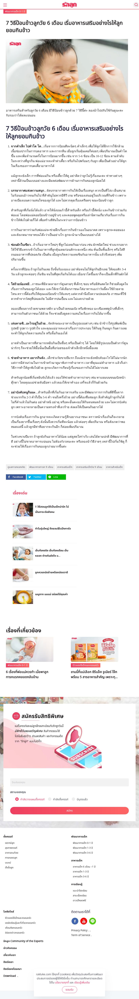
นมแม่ (8, 862)
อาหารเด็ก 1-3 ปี (81, 871)
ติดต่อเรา (8, 962)
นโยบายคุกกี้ (62, 983)
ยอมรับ (70, 990)
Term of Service (80, 935)
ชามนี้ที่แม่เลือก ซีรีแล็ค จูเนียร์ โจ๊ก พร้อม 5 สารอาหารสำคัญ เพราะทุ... (94, 674)
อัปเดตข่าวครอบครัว (14, 933)
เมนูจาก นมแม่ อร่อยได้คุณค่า (51, 594)
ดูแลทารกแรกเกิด (16, 467)
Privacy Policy (79, 930)
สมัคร (69, 811)
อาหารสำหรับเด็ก (114, 467)
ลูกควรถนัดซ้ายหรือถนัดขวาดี (51, 572)
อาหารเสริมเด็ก (64, 467)
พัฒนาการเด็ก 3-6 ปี (83, 853)
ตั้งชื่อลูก (9, 867)
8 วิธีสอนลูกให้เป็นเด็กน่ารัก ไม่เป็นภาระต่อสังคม (52, 509)
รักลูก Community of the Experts (23, 941)
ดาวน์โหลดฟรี (79, 900)
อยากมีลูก (9, 843)
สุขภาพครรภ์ (11, 848)
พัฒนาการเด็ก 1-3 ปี (83, 848)
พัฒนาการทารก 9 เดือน (41, 467)
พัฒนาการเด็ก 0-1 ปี (15, 11)
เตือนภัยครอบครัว (13, 928)
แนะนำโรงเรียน (80, 890)
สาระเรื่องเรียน (80, 895)
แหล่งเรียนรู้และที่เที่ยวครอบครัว (20, 923)
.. (90, 930)
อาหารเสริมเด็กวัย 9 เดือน (89, 467)
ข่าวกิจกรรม (10, 948)
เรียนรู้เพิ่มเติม (82, 983)
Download (9, 976)
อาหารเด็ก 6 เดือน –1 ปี (84, 867)
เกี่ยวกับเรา (9, 955)
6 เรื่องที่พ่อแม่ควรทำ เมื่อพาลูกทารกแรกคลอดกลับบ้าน (27, 674)
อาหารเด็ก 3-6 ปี (81, 876)
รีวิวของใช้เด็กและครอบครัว (86, 665)
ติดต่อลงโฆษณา (12, 969)
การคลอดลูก (11, 858)
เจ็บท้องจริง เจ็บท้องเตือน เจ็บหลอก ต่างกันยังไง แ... (51, 552)
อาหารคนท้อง (11, 853)
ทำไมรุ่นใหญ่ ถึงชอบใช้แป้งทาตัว (53, 528)
